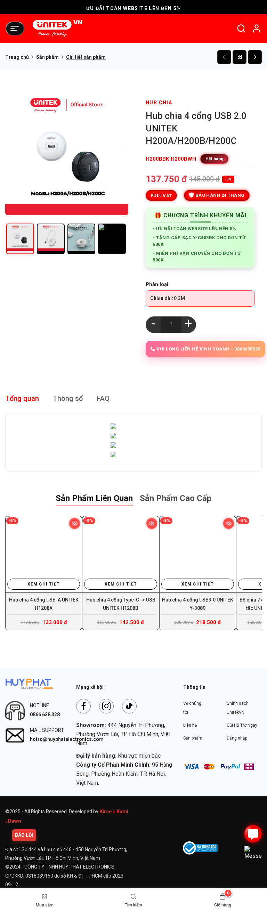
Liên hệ (190, 725)
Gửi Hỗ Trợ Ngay (242, 725)
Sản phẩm (47, 57)
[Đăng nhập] (256, 28)
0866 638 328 (45, 714)
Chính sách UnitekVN (238, 708)
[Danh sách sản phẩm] (239, 57)
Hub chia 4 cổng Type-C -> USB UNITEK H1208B (120, 604)
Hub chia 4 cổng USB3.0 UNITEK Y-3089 (197, 604)
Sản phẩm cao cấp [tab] (175, 498)
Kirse (105, 811)
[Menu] (15, 28)
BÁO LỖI (24, 835)
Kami (122, 811)
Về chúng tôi (192, 708)
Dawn (14, 821)
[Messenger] (253, 854)
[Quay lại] (224, 57)
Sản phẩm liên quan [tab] (94, 498)
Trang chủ (17, 57)
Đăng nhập (237, 738)
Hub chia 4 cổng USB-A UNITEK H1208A (44, 604)
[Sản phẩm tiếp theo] (255, 57)
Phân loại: (158, 284)
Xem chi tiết (43, 584)
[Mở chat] (253, 833)
